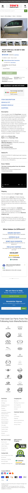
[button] (14, 92)
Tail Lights (3, 425)
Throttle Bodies (4, 427)
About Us (16, 401)
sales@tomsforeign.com (6, 463)
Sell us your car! (17, 407)
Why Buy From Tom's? (19, 403)
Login (2, 444)
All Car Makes (8, 16)
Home (2, 16)
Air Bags (3, 403)
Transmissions (4, 431)
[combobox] (14, 11)
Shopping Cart (4, 448)
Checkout (3, 450)
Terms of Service (18, 422)
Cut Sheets (16, 416)
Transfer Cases (4, 429)
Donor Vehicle (7, 105)
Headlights (3, 410)
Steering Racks (4, 419)
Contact (16, 409)
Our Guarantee (17, 405)
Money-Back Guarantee (14, 1)
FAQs (15, 414)
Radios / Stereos (5, 415)
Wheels (3, 433)
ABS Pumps (4, 401)
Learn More (13, 62)
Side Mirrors (4, 417)
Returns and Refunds (19, 420)
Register (7, 444)
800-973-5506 (19, 85)
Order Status (4, 446)
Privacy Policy (17, 424)
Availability (4, 66)
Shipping (4, 108)
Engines (3, 408)
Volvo (14, 16)
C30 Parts (19, 16)
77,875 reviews (16, 257)
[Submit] (25, 11)
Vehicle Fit (5, 102)
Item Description (8, 99)
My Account (4, 442)
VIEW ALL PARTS (5, 435)
